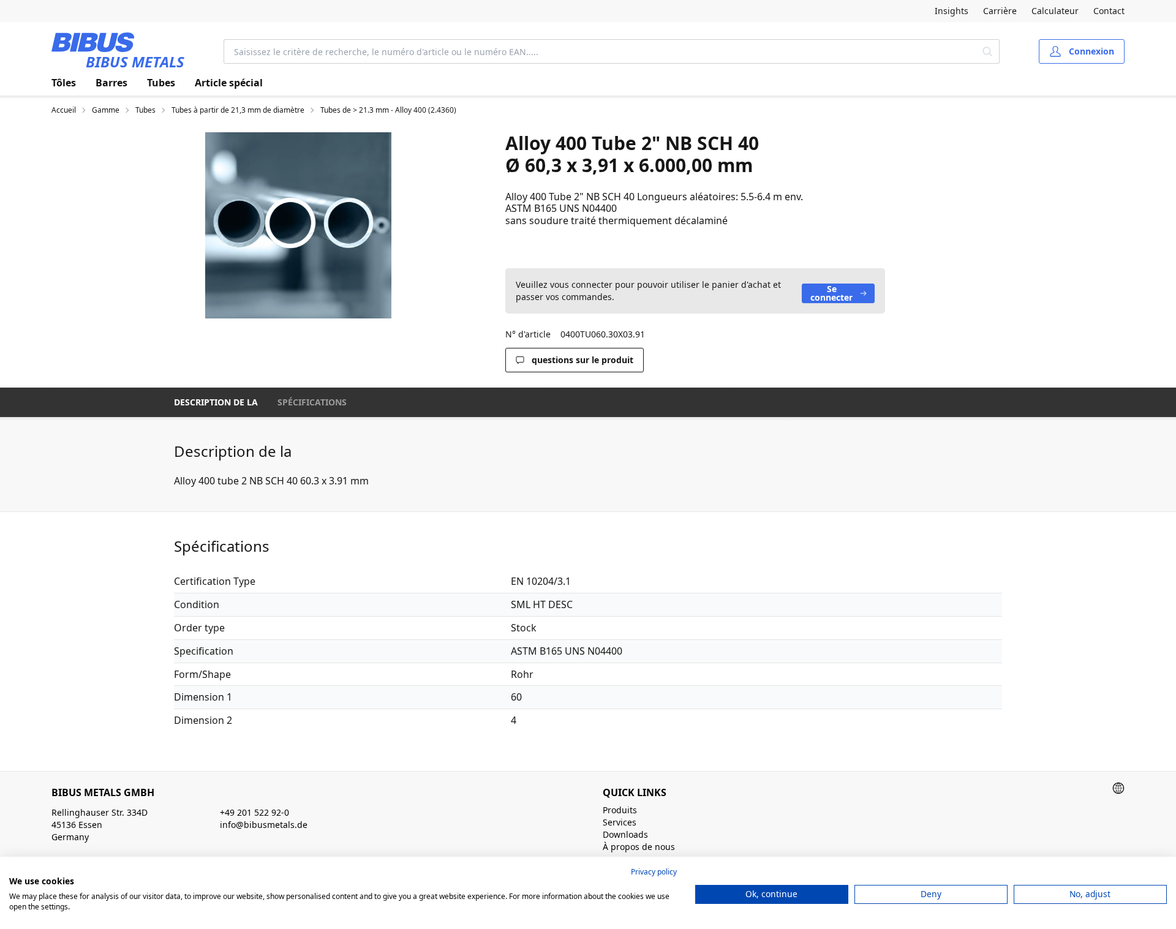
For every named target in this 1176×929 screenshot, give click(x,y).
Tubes (161, 82)
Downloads (625, 834)
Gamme (105, 110)
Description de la (216, 402)
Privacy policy (654, 872)
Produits (620, 810)
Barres (111, 82)
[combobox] (600, 51)
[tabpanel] (298, 225)
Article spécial (229, 82)
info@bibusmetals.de (263, 824)
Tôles (63, 82)
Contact (1109, 11)
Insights (951, 11)
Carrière (1000, 11)
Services (619, 822)
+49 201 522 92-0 (254, 812)
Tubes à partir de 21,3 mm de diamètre (238, 110)
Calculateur (1055, 11)
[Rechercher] (988, 51)
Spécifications (312, 402)
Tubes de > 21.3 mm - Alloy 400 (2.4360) (388, 110)
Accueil (63, 110)
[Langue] (1118, 788)
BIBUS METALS (135, 61)
